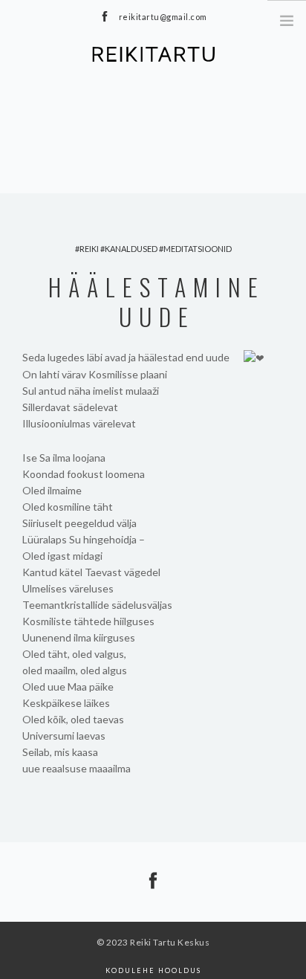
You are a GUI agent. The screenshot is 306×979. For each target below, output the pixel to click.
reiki (89, 248)
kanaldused (131, 248)
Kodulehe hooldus (153, 970)
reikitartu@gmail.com (163, 17)
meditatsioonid (197, 248)
